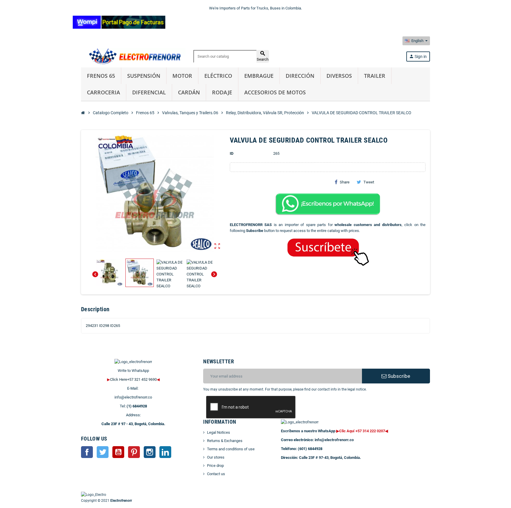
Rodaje (222, 92)
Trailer (374, 75)
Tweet (368, 182)
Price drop (215, 465)
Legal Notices (218, 432)
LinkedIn (165, 452)
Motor (182, 75)
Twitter (103, 452)
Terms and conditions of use (231, 449)
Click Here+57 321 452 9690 (133, 379)
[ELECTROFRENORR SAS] (133, 56)
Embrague (259, 75)
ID (231, 153)
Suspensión (143, 75)
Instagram (150, 452)
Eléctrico (218, 75)
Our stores (215, 457)
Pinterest (134, 452)
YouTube (118, 452)
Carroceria (103, 92)
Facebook (87, 452)
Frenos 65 (101, 75)
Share (345, 182)
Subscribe (398, 376)
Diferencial (149, 92)
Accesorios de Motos (275, 92)
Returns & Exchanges (224, 440)
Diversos (339, 75)
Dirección (300, 75)
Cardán (189, 92)
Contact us (216, 474)
